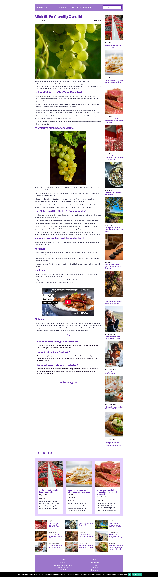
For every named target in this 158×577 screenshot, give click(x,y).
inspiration (42, 498)
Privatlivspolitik (137, 574)
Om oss (71, 7)
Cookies (78, 7)
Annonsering (63, 7)
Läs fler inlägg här (68, 382)
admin (108, 497)
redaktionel (97, 20)
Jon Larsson (51, 21)
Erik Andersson (54, 495)
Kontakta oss (87, 7)
